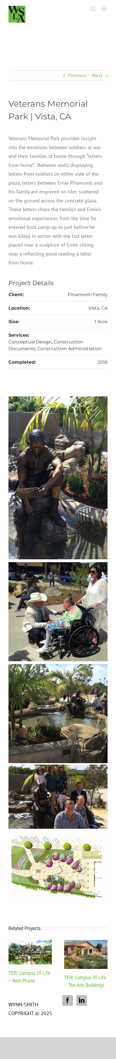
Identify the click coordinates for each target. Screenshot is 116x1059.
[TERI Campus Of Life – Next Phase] (30, 943)
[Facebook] (67, 1000)
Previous (77, 75)
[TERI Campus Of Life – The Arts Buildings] (86, 943)
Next (97, 75)
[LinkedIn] (81, 1000)
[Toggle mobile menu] (105, 9)
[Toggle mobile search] (93, 9)
